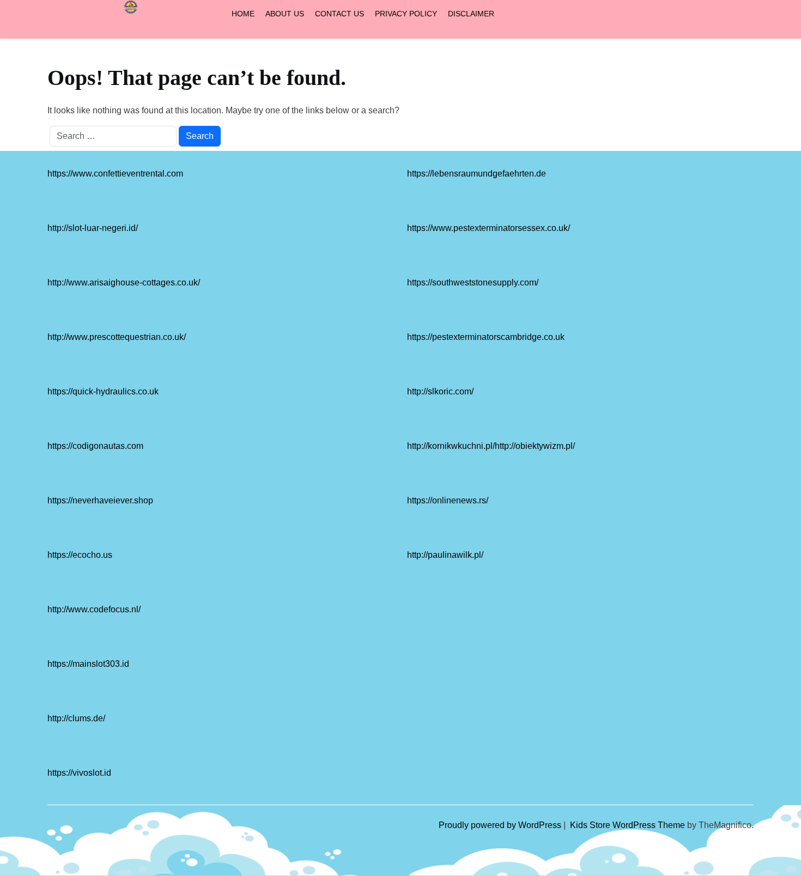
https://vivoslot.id (79, 772)
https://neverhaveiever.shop (100, 500)
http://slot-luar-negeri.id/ (92, 228)
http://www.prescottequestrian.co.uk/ (116, 337)
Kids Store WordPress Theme (628, 825)
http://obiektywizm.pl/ (535, 446)
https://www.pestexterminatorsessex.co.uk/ (488, 228)
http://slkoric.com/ (440, 391)
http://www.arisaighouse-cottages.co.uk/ (123, 282)
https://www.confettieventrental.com (115, 173)
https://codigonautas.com (95, 446)
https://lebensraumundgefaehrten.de (476, 173)
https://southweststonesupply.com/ (472, 282)
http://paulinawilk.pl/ (445, 554)
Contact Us (339, 13)
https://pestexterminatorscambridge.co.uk (486, 337)
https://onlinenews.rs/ (447, 500)
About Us (284, 13)
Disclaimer (471, 13)
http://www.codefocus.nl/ (94, 609)
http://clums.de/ (76, 718)
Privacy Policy (406, 13)
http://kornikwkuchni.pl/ (451, 446)
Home (243, 13)
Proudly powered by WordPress (501, 825)
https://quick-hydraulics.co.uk (103, 391)
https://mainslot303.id (88, 663)
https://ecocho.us (79, 554)
